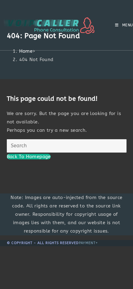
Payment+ (88, 243)
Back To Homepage (29, 156)
